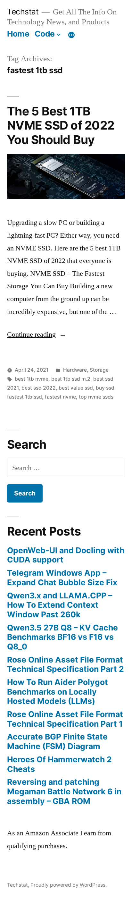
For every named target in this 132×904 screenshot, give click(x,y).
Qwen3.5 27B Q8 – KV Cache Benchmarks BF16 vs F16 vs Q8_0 (62, 637)
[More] (71, 35)
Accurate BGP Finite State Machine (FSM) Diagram (57, 741)
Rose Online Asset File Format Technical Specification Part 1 (65, 719)
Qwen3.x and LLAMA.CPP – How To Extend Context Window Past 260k (59, 605)
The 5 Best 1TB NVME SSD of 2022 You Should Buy (60, 125)
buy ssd (105, 388)
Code (45, 33)
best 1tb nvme (31, 379)
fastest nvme (60, 397)
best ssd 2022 (38, 388)
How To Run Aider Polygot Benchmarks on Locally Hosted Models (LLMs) (57, 691)
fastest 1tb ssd (24, 397)
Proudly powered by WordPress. (68, 885)
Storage (99, 370)
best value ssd (76, 388)
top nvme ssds (96, 397)
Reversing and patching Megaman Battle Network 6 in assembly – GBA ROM (64, 791)
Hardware (75, 370)
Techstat (22, 11)
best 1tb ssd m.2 (70, 379)
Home (18, 33)
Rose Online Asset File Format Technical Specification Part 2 (65, 664)
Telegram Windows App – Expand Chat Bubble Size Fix (62, 577)
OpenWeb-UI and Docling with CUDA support (65, 555)
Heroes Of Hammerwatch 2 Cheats (59, 764)
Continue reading (36, 334)
